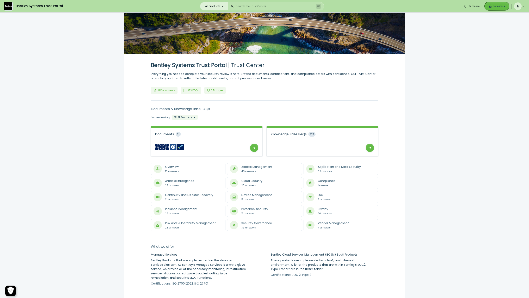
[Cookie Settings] (10, 291)
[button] (185, 117)
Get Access (499, 6)
